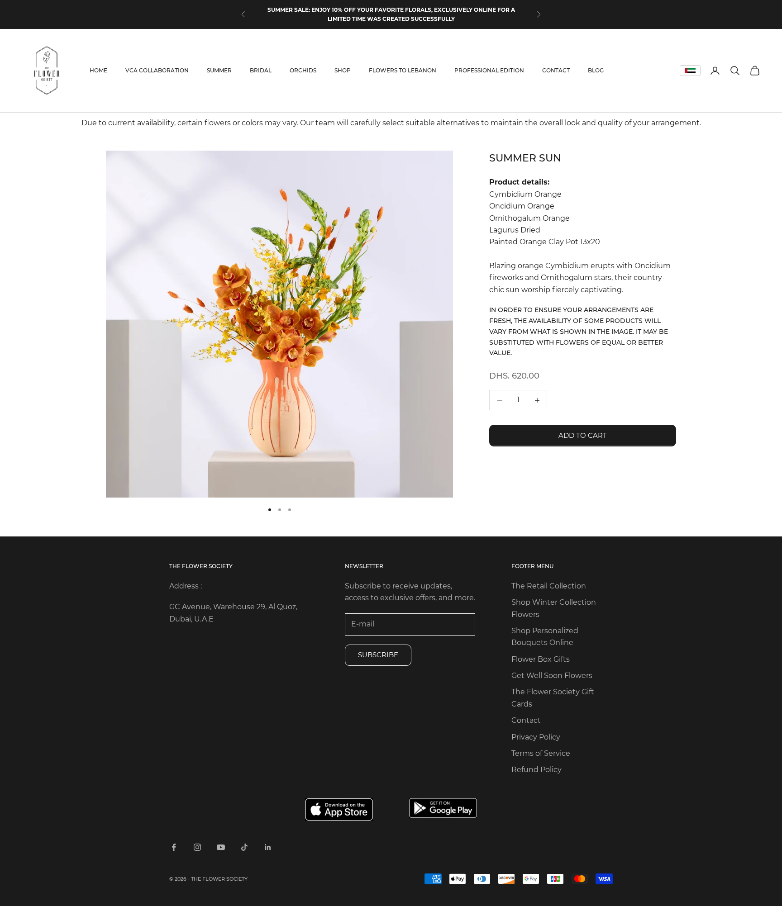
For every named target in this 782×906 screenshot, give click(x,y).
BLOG (596, 70)
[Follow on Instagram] (197, 847)
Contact (526, 720)
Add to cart (582, 435)
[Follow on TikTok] (244, 847)
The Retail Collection (548, 586)
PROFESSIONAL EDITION (489, 70)
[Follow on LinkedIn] (267, 847)
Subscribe (378, 654)
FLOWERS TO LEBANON (402, 70)
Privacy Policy (535, 737)
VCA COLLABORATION (157, 70)
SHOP (342, 70)
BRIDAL (261, 70)
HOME (98, 70)
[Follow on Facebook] (173, 847)
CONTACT (556, 70)
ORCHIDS (303, 70)
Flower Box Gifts (540, 659)
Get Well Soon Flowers (551, 675)
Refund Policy (536, 769)
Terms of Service (540, 753)
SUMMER (219, 70)
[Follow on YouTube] (220, 847)
